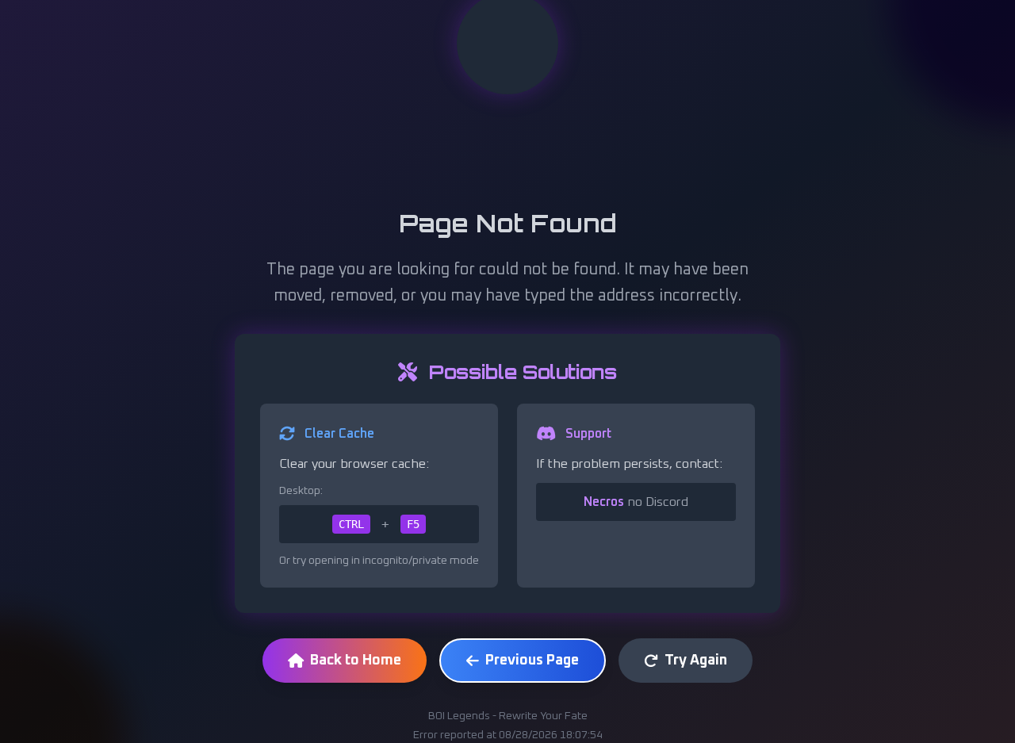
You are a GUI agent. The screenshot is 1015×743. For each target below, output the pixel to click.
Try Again (696, 660)
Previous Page (532, 660)
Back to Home (355, 660)
